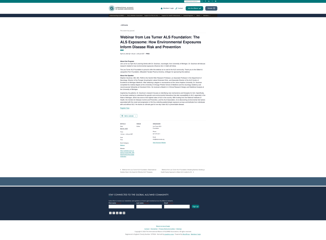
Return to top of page (163, 226)
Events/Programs (188, 15)
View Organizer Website (159, 142)
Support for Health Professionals (171, 15)
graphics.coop (169, 234)
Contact (146, 229)
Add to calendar (129, 116)
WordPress (186, 234)
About (198, 15)
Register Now (124, 108)
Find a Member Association (135, 15)
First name (115, 203)
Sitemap (179, 229)
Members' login (196, 234)
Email (168, 203)
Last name (142, 203)
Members (206, 15)
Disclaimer (154, 229)
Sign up (195, 206)
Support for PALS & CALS (151, 15)
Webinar (122, 145)
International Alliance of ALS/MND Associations (121, 8)
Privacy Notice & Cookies (167, 229)
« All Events (124, 25)
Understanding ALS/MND (117, 15)
